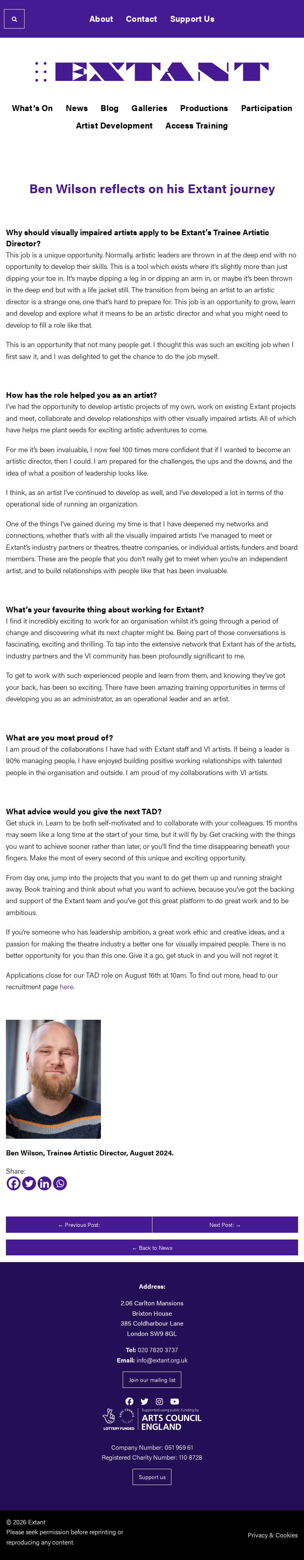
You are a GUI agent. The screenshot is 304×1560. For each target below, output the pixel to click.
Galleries (149, 107)
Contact (141, 18)
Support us (152, 1477)
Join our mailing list (152, 1379)
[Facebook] (14, 1183)
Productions (204, 107)
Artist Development (114, 125)
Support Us (192, 18)
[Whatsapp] (60, 1183)
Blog (110, 107)
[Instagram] (159, 1401)
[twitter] (144, 1401)
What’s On (32, 107)
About (101, 18)
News (77, 107)
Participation (267, 107)
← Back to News (152, 1247)
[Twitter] (29, 1183)
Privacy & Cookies (273, 1534)
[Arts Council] (152, 1419)
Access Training (196, 125)
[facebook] (129, 1401)
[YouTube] (174, 1401)
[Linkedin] (44, 1183)
